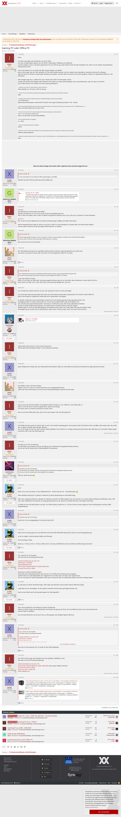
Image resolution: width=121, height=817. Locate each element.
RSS (45, 777)
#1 (117, 54)
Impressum (7, 758)
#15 (117, 441)
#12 (117, 382)
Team (5, 767)
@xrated (20, 210)
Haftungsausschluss (10, 761)
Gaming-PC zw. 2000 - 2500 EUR (19, 728)
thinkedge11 (11, 718)
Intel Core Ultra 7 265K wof (26, 669)
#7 (117, 267)
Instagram (47, 772)
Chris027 (10, 724)
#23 (117, 625)
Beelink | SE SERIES (31, 319)
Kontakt (6, 765)
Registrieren (31, 34)
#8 (117, 287)
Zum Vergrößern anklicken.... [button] (68, 644)
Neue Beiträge (13, 34)
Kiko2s (9, 735)
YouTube (47, 764)
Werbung (7, 771)
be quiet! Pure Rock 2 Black (26, 568)
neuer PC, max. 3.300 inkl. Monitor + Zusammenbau (37, 716)
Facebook (47, 760)
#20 (117, 552)
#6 (117, 248)
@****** (21, 219)
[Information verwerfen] (117, 39)
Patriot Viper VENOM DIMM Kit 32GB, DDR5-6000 (33, 566)
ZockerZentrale (111, 735)
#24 (117, 655)
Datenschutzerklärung (91, 807)
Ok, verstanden (103, 812)
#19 (117, 529)
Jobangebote (8, 769)
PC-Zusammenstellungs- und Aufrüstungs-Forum (34, 718)
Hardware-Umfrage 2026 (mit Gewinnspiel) (37, 39)
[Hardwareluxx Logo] (11, 3)
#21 (117, 582)
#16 (117, 462)
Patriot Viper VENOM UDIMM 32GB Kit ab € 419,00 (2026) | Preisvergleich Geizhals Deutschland (55, 691)
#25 (117, 677)
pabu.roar (112, 723)
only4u (9, 729)
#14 (117, 422)
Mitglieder (22, 34)
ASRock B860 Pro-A (24, 671)
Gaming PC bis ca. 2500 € (27, 722)
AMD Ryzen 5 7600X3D (25, 563)
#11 (117, 363)
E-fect (9, 741)
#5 (117, 230)
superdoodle (111, 717)
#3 (117, 189)
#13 (117, 402)
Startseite (114, 783)
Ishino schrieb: (23, 174)
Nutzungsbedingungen (91, 783)
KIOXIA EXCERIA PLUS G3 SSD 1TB (28, 561)
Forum (4, 34)
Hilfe (109, 783)
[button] (37, 3)
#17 (117, 485)
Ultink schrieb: (23, 271)
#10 (117, 343)
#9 (117, 315)
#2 (117, 170)
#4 (117, 207)
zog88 (113, 729)
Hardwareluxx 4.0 (8, 783)
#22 (117, 604)
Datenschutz (8, 760)
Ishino (5, 51)
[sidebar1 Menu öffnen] (117, 3)
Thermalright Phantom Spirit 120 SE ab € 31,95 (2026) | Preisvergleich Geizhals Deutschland (54, 681)
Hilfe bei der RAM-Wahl (16, 734)
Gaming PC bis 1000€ (32, 193)
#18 (117, 510)
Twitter (46, 768)
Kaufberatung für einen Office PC (20, 740)
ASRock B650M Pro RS (25, 565)
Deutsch (17, 783)
